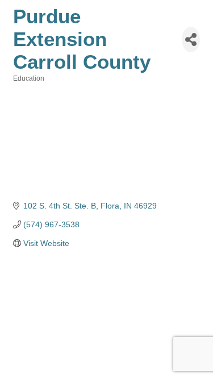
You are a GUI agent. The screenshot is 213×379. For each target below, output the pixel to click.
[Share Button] (191, 39)
